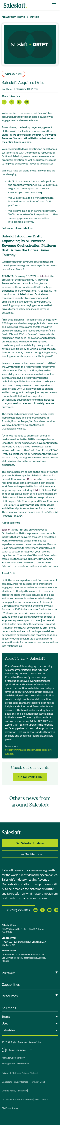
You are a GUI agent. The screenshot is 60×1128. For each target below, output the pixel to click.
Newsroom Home (13, 16)
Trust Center (41, 1099)
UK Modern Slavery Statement (17, 1099)
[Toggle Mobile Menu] (54, 4)
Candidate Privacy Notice (15, 1081)
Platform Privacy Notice (24, 1073)
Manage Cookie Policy (13, 1057)
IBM (35, 489)
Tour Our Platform (30, 854)
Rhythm (31, 479)
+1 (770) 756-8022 (18, 910)
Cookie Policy (9, 1090)
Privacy (6, 1073)
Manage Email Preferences (15, 1063)
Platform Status (10, 1108)
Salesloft (44, 275)
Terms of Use (37, 1081)
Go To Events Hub (30, 777)
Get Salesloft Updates (30, 843)
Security (22, 1090)
